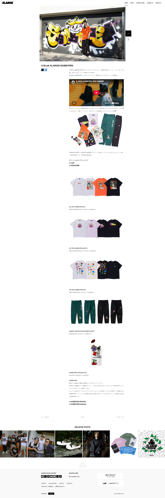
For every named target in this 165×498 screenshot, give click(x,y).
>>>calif (71, 163)
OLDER (119, 417)
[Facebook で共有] (46, 70)
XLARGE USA (75, 477)
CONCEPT (43, 483)
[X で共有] (42, 70)
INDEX (82, 417)
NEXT (128, 39)
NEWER (46, 417)
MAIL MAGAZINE (53, 483)
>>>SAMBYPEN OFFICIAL (77, 401)
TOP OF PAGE (82, 466)
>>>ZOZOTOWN (74, 165)
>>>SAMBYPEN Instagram (77, 404)
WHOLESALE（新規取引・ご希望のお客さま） (53, 486)
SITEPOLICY (69, 483)
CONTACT (61, 483)
